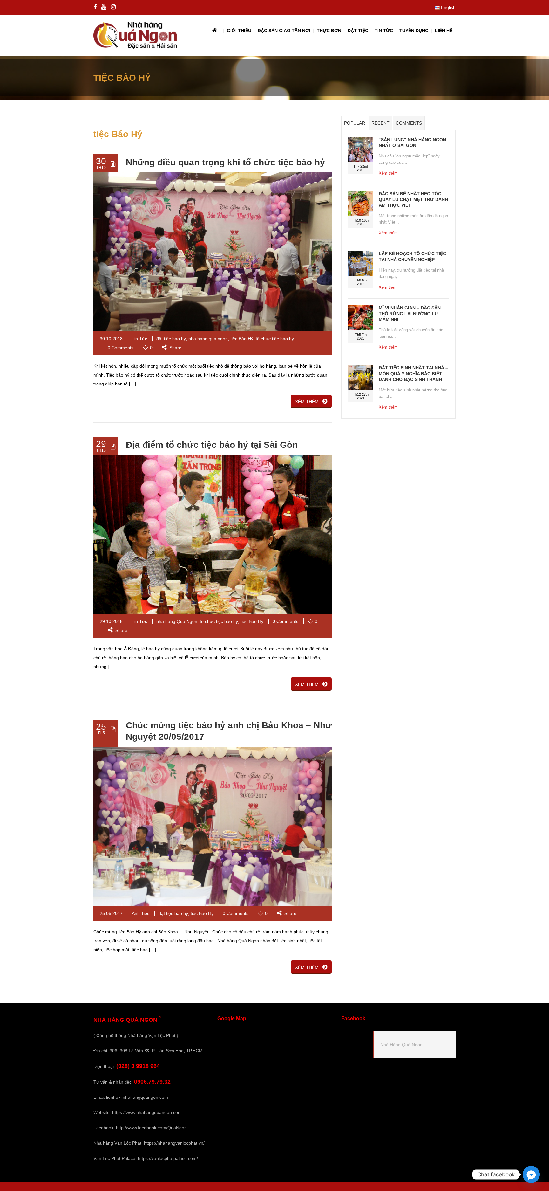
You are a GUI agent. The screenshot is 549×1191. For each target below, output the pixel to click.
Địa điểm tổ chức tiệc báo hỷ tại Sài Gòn (212, 445)
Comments (409, 123)
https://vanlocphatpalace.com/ (168, 1158)
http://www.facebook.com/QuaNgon (151, 1127)
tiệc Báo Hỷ (241, 338)
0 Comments (120, 347)
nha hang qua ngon (208, 338)
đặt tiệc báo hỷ (171, 338)
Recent (380, 123)
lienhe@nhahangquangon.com (137, 1097)
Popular (354, 123)
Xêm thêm (388, 173)
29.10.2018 (111, 621)
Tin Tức (139, 338)
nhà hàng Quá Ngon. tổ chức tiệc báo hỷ (197, 621)
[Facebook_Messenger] (531, 1174)
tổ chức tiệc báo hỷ (275, 338)
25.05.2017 (111, 913)
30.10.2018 (111, 338)
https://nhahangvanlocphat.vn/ (174, 1143)
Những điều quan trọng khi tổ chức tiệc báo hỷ (225, 162)
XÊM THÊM (307, 401)
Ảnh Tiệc (140, 913)
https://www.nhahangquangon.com (147, 1112)
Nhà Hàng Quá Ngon (401, 1044)
